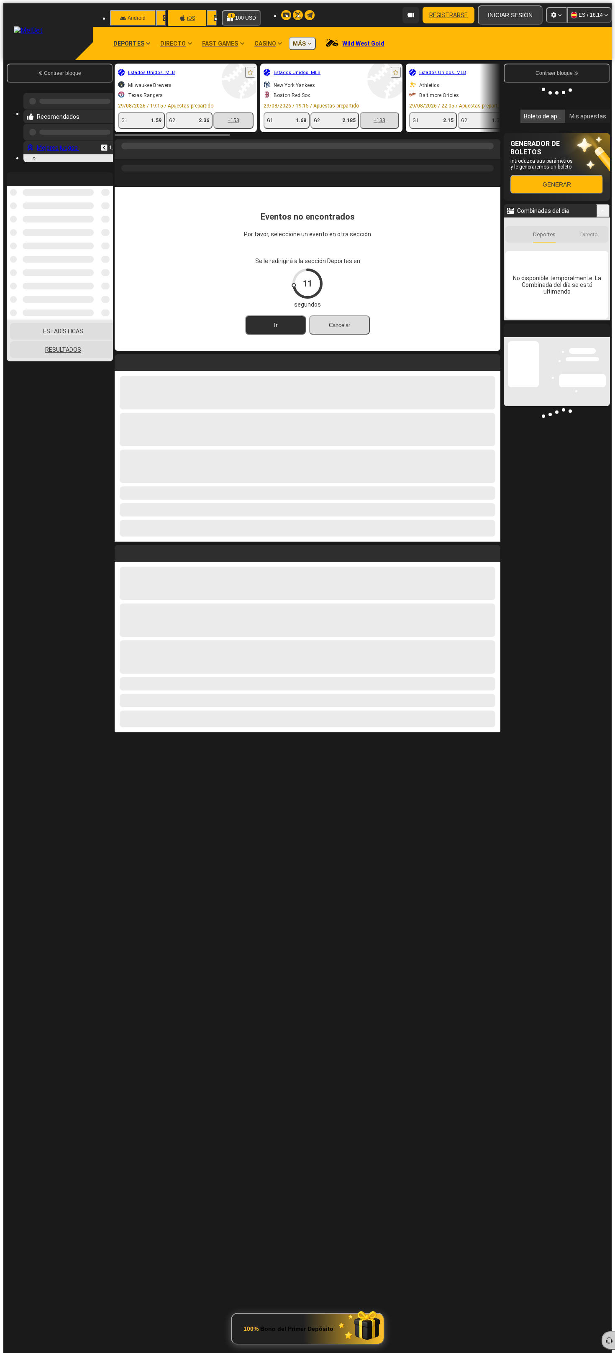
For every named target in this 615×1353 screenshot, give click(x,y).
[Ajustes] (556, 15)
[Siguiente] (140, 551)
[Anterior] (104, 147)
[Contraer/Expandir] (603, 336)
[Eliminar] (492, 552)
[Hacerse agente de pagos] (410, 15)
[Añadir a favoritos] (250, 72)
